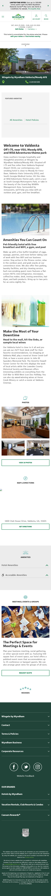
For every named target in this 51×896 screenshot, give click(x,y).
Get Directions (25, 527)
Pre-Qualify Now (34, 9)
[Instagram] (37, 767)
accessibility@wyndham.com (12, 864)
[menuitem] (3, 16)
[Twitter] (25, 767)
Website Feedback (25, 776)
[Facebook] (13, 767)
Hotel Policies (32, 120)
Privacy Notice (29, 857)
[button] (2, 6)
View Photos (25, 463)
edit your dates (16, 36)
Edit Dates (19, 29)
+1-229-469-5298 (34, 82)
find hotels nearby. (33, 36)
